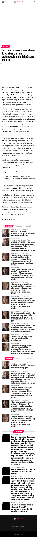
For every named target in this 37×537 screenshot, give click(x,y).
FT (14, 219)
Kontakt (22, 526)
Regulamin (15, 526)
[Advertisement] (18, 26)
